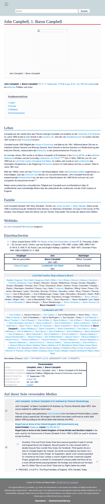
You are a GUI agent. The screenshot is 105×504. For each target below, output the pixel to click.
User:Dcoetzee (54, 413)
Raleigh (10, 280)
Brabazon (22, 282)
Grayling (42, 350)
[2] (35, 180)
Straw (27, 350)
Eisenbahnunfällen (76, 171)
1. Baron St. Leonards (41, 325)
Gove (50, 350)
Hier (36, 487)
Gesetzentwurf (25, 177)
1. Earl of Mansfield (14, 302)
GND (26, 358)
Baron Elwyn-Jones (82, 345)
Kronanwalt (27, 139)
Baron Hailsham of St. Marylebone (57, 345)
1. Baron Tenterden (70, 302)
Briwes (67, 280)
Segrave (18, 280)
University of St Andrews (89, 133)
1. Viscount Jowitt (52, 342)
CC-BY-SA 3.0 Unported (67, 482)
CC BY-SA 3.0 (53, 427)
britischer (11, 87)
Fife (82, 155)
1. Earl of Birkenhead (52, 336)
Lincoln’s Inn (48, 136)
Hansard (29, 226)
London (90, 83)
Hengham (93, 280)
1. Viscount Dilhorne (16, 345)
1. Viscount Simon (35, 342)
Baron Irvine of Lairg (81, 347)
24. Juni (76, 83)
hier (26, 487)
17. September (50, 83)
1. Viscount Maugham (87, 339)
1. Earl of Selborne (23, 331)
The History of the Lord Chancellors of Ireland (57, 241)
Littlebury (83, 280)
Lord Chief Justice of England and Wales (33, 160)
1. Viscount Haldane (86, 333)
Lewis (96, 350)
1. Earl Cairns (81, 328)
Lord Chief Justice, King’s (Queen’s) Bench (52, 275)
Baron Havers (39, 347)
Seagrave (39, 280)
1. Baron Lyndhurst (91, 320)
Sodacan (34, 427)
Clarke (34, 350)
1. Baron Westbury (27, 328)
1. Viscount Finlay (33, 336)
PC (40, 83)
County (75, 155)
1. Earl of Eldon (43, 320)
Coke (7, 293)
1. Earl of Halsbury (73, 331)
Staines (74, 280)
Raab (89, 350)
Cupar (67, 83)
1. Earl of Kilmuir (88, 342)
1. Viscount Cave (70, 336)
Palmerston (47, 163)
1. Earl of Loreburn (68, 333)
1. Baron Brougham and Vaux (20, 322)
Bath (31, 280)
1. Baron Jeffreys (90, 296)
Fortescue (59, 288)
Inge (30, 282)
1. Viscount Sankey (47, 339)
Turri (60, 280)
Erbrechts (41, 150)
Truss (56, 350)
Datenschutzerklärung (59, 500)
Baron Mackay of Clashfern (59, 347)
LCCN (45, 358)
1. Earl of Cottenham (61, 322)
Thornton (12, 282)
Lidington (65, 350)
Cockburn (61, 304)
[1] (60, 157)
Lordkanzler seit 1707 (53, 310)
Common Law (31, 174)
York (26, 280)
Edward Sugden (21, 265)
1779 (60, 83)
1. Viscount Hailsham (28, 339)
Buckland (82, 350)
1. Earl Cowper (13, 314)
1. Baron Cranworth (61, 325)
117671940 (34, 358)
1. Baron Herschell (91, 331)
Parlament (37, 171)
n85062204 (54, 358)
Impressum (40, 500)
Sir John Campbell (12, 226)
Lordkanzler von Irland (49, 158)
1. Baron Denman (88, 302)
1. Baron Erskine (58, 320)
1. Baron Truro (23, 325)
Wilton (53, 280)
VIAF (64, 358)
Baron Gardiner (33, 345)
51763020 (72, 358)
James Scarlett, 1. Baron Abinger (71, 205)
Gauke (73, 350)
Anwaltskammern (74, 136)
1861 (82, 83)
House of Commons (44, 144)
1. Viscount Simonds (70, 342)
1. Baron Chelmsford (80, 325)
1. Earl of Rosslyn (26, 320)
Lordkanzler (84, 160)
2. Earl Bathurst (89, 317)
